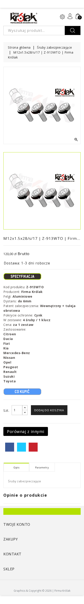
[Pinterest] (33, 447)
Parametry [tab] (42, 467)
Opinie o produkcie (25, 495)
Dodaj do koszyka (49, 410)
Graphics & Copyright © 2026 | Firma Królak (42, 591)
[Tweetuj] (21, 447)
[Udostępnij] (9, 447)
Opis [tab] (16, 467)
